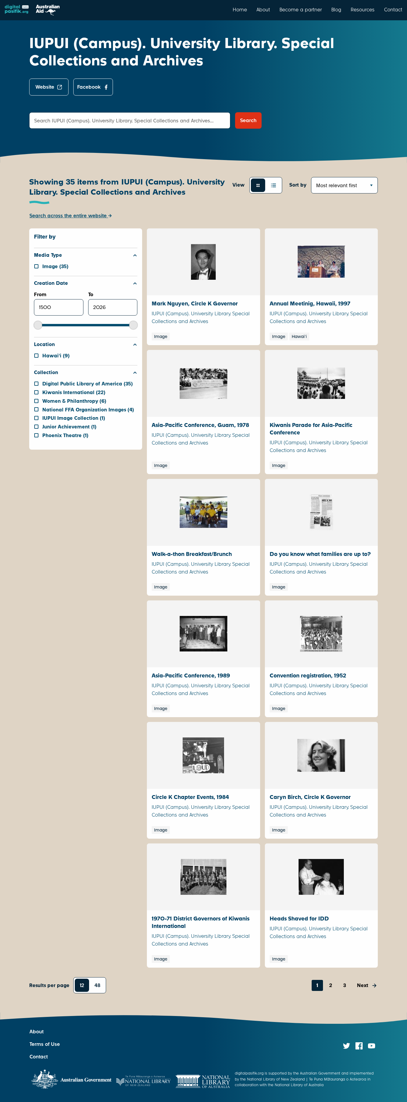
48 (97, 985)
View (238, 185)
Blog (336, 10)
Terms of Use (44, 1044)
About (263, 10)
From (40, 294)
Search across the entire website (68, 215)
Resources (363, 10)
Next (362, 985)
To (90, 294)
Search (248, 120)
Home (240, 10)
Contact (393, 10)
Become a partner (300, 10)
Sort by (297, 185)
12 (82, 985)
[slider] (38, 325)
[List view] (273, 185)
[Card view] (258, 185)
